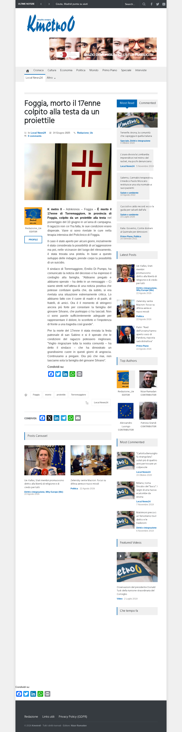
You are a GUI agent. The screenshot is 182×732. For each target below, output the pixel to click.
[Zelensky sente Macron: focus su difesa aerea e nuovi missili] (91, 460)
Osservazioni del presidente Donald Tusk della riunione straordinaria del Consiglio (136, 590)
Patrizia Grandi (148, 423)
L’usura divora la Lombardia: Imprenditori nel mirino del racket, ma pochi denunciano (136, 158)
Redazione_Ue (85, 132)
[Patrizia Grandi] (148, 411)
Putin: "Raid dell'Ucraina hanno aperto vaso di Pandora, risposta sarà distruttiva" (146, 334)
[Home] (26, 71)
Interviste (141, 70)
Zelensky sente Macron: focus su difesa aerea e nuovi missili (74, 4)
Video (119, 599)
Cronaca (38, 70)
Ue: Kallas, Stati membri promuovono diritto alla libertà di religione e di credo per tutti (44, 483)
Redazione (31, 716)
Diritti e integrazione (34, 492)
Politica (80, 70)
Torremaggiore (78, 394)
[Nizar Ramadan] (148, 379)
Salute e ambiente (129, 193)
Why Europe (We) (54, 492)
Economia (66, 70)
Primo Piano (110, 70)
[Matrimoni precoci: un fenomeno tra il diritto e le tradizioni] (126, 520)
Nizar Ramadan (148, 392)
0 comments (34, 136)
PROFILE (33, 239)
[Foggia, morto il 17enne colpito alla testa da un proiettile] (67, 171)
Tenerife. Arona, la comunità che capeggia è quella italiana (136, 134)
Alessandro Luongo (126, 425)
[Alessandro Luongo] (126, 411)
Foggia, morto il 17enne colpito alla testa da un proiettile (62, 112)
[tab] (127, 105)
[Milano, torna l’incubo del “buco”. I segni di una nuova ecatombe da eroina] (126, 490)
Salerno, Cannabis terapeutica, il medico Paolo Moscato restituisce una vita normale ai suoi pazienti (136, 183)
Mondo (93, 70)
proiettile (61, 394)
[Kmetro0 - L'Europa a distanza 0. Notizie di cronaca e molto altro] (51, 31)
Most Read (127, 103)
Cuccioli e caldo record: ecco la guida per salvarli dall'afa (137, 208)
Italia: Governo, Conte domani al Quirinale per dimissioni (136, 230)
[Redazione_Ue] (33, 216)
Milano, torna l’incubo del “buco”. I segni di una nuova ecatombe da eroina (146, 490)
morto (48, 394)
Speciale (126, 70)
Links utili (48, 716)
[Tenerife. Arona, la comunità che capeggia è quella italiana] (137, 119)
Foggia (36, 394)
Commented (147, 103)
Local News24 (34, 78)
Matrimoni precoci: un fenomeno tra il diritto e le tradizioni (146, 518)
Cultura (52, 70)
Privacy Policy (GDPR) (73, 716)
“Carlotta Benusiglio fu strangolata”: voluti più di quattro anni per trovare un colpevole (146, 460)
